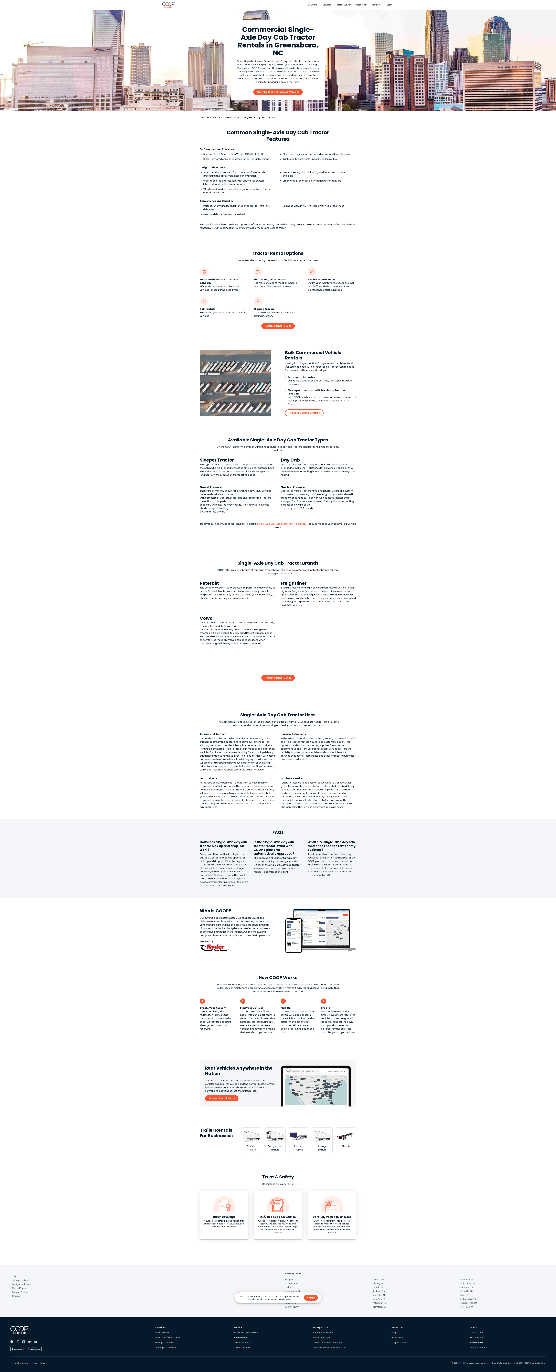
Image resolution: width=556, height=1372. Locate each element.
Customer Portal (242, 1342)
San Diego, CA (292, 1306)
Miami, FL (464, 1295)
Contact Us (476, 1342)
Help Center (398, 1337)
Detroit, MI (378, 1287)
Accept (311, 1297)
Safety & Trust (321, 1327)
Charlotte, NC (292, 1283)
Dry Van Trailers (20, 1280)
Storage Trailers (20, 1292)
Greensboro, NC (232, 117)
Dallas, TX (290, 1287)
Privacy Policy (39, 1363)
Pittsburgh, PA (379, 1302)
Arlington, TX (291, 1279)
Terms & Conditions (19, 1363)
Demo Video (476, 1337)
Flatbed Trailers (20, 1288)
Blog (394, 1332)
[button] (313, 5)
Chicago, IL (378, 1283)
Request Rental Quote (278, 326)
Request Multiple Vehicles (304, 412)
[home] (168, 5)
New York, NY (379, 1299)
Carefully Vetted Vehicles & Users (329, 1347)
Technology (241, 1337)
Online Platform (242, 1347)
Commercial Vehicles (211, 117)
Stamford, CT (379, 1306)
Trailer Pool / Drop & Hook (168, 1337)
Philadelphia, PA (468, 1299)
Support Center (399, 1342)
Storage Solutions (164, 1342)
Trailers (14, 1276)
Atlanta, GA (378, 1279)
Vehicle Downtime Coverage (327, 1342)
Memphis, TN (379, 1295)
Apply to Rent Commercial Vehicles (278, 92)
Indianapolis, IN (292, 1291)
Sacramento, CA (468, 1302)
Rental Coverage (321, 1337)
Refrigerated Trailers (22, 1284)
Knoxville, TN (466, 1291)
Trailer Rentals (162, 1332)
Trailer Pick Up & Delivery (246, 1332)
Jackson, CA (379, 1291)
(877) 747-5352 (478, 1347)
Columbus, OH (467, 1283)
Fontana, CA (466, 1287)
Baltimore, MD (467, 1279)
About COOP (476, 1332)
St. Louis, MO (466, 1306)
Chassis (16, 1296)
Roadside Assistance (323, 1332)
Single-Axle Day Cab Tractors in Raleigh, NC (282, 524)
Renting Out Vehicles (165, 1347)
